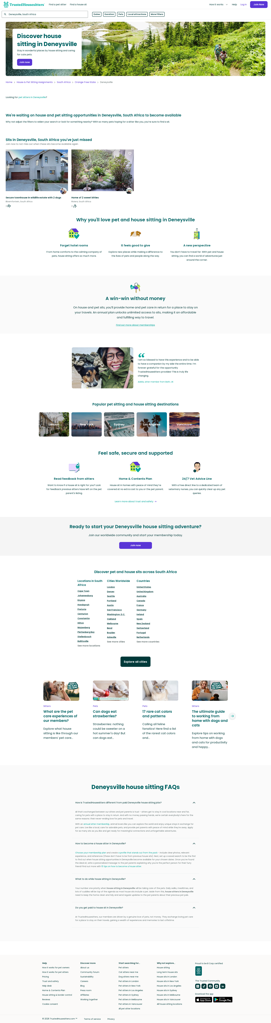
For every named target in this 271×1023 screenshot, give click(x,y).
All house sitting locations (169, 1004)
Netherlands (143, 637)
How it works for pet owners (55, 967)
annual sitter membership (96, 824)
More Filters (157, 14)
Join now (24, 62)
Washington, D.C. (116, 614)
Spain (140, 619)
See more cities (116, 641)
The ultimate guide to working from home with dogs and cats (210, 718)
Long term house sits (167, 972)
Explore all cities (135, 662)
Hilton (81, 623)
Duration (109, 14)
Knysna (81, 600)
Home (9, 82)
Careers (84, 981)
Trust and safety (50, 981)
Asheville (111, 637)
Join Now (259, 4)
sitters (47, 706)
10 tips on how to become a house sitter (121, 866)
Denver (110, 591)
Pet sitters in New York (129, 985)
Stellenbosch (84, 636)
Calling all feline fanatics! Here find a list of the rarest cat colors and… (159, 731)
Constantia (84, 618)
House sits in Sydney (167, 990)
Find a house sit (78, 4)
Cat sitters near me (128, 972)
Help (234, 4)
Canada (141, 600)
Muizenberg (84, 627)
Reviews (46, 999)
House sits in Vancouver (169, 999)
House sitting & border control (57, 994)
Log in (243, 4)
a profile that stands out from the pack (137, 852)
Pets (121, 14)
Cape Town (83, 591)
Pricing (45, 976)
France (140, 605)
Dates (97, 14)
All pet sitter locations (129, 1008)
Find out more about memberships (135, 325)
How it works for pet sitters (55, 972)
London (111, 587)
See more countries (148, 641)
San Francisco (114, 609)
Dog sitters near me (128, 976)
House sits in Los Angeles (169, 985)
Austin (110, 605)
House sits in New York (168, 981)
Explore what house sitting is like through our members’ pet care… (60, 733)
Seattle (111, 596)
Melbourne (112, 623)
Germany (141, 609)
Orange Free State (85, 82)
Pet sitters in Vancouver (130, 1004)
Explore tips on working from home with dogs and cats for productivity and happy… (209, 740)
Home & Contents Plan (53, 990)
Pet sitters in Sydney (129, 994)
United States (144, 587)
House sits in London (167, 976)
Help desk (47, 985)
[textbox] (45, 14)
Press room (85, 990)
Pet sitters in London (129, 981)
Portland (111, 600)
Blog (82, 985)
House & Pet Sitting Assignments (35, 82)
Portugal (141, 632)
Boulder (111, 632)
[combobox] (45, 14)
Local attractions (137, 14)
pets (95, 706)
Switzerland (143, 628)
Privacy (111, 1019)
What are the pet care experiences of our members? (60, 716)
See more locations (89, 645)
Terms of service (92, 1019)
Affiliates (84, 994)
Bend (109, 628)
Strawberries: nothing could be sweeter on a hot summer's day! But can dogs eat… (109, 731)
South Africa (64, 82)
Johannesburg (85, 595)
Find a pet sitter (57, 4)
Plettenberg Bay (86, 632)
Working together (89, 999)
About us (84, 967)
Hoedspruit (83, 604)
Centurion (83, 613)
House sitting (163, 967)
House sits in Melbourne (168, 994)
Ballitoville (83, 641)
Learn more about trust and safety (134, 501)
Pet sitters (124, 967)
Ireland (140, 614)
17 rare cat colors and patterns (157, 713)
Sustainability (86, 976)
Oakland (111, 619)
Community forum (89, 972)
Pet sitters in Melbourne (130, 999)
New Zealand (143, 623)
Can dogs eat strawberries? (105, 713)
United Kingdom (145, 591)
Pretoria (82, 609)
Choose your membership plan (90, 852)
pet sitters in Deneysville (32, 97)
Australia (141, 596)
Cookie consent (50, 1004)
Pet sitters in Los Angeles (131, 990)
